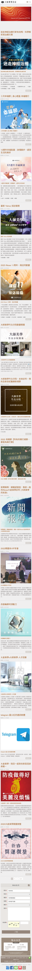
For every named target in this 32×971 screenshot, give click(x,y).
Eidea (29, 964)
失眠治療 (13, 86)
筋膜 (12, 198)
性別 (5, 894)
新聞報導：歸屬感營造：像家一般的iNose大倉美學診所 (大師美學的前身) (16, 490)
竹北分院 (14, 317)
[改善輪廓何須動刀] (16, 622)
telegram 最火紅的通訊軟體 (13, 715)
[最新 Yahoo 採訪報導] (16, 222)
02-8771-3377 (14, 957)
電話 (5, 897)
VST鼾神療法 (4, 86)
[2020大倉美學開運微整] (16, 843)
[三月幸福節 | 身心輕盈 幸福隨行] (16, 114)
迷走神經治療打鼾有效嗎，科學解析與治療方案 (16, 33)
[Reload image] (21, 925)
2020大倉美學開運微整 (11, 824)
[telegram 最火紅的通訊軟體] (16, 734)
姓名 (5, 890)
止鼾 (3, 198)
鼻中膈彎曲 (4, 88)
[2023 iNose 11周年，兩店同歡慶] (16, 284)
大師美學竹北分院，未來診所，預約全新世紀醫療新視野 (16, 380)
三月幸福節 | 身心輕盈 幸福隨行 (15, 96)
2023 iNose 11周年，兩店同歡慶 (15, 265)
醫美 (16, 198)
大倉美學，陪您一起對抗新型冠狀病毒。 (16, 765)
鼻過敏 (13, 88)
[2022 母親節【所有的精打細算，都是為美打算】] (16, 461)
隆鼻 (30, 86)
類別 (5, 904)
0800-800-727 (23, 957)
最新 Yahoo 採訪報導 (10, 205)
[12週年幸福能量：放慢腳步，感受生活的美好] (16, 169)
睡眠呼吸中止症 (21, 86)
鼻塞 (9, 88)
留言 (5, 908)
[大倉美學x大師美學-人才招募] (16, 677)
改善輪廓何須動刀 (9, 604)
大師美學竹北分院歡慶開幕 (13, 324)
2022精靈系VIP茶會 (10, 548)
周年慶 (3, 317)
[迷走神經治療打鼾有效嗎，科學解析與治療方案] (16, 54)
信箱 (5, 901)
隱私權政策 (19, 964)
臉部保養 (20, 317)
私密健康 (7, 198)
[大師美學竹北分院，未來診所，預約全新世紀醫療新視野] (16, 400)
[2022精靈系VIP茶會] (16, 568)
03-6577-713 (12, 961)
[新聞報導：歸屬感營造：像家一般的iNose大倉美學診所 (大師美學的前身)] (16, 512)
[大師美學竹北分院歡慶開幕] (16, 343)
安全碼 (4, 922)
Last (20, 878)
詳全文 (28, 90)
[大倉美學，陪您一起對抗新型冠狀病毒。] (16, 786)
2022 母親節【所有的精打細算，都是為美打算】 (15, 440)
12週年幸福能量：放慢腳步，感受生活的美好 (16, 151)
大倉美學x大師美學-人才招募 (14, 657)
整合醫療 (4, 257)
